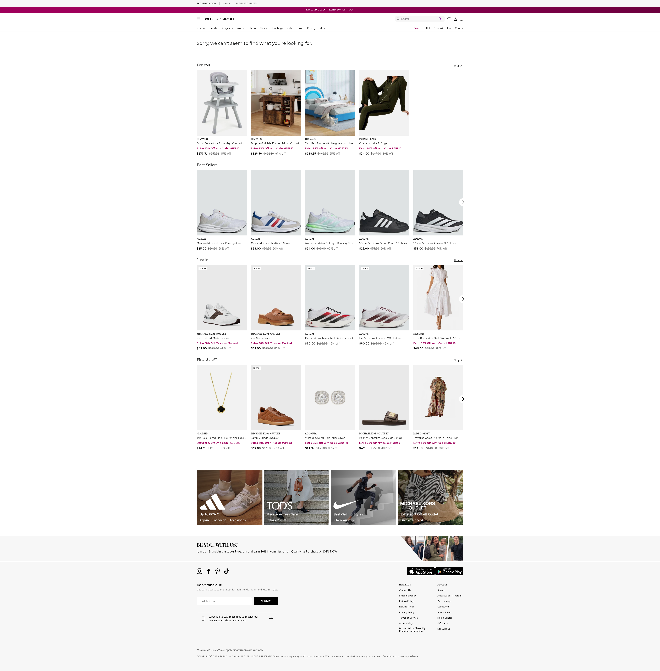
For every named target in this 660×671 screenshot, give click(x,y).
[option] (222, 113)
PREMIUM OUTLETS (246, 3)
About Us (442, 584)
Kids (289, 28)
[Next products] (463, 202)
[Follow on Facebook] (209, 573)
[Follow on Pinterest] (218, 573)
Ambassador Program (449, 595)
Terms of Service (408, 617)
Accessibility (406, 623)
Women (241, 28)
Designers (227, 28)
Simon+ (438, 28)
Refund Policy (406, 606)
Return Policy (406, 601)
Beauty (311, 28)
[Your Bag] (461, 19)
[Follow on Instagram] (200, 573)
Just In (201, 28)
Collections (443, 606)
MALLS (226, 3)
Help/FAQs (405, 584)
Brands (213, 28)
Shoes (263, 28)
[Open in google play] (449, 574)
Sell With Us (443, 628)
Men (253, 28)
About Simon (444, 612)
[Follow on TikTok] (226, 573)
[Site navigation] (198, 19)
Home (299, 28)
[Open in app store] (421, 574)
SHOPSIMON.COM (206, 3)
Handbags (277, 28)
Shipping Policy (407, 595)
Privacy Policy (406, 612)
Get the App (443, 601)
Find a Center (455, 28)
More (323, 28)
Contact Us (405, 590)
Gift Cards (443, 623)
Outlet (426, 28)
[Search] (420, 19)
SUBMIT (266, 601)
